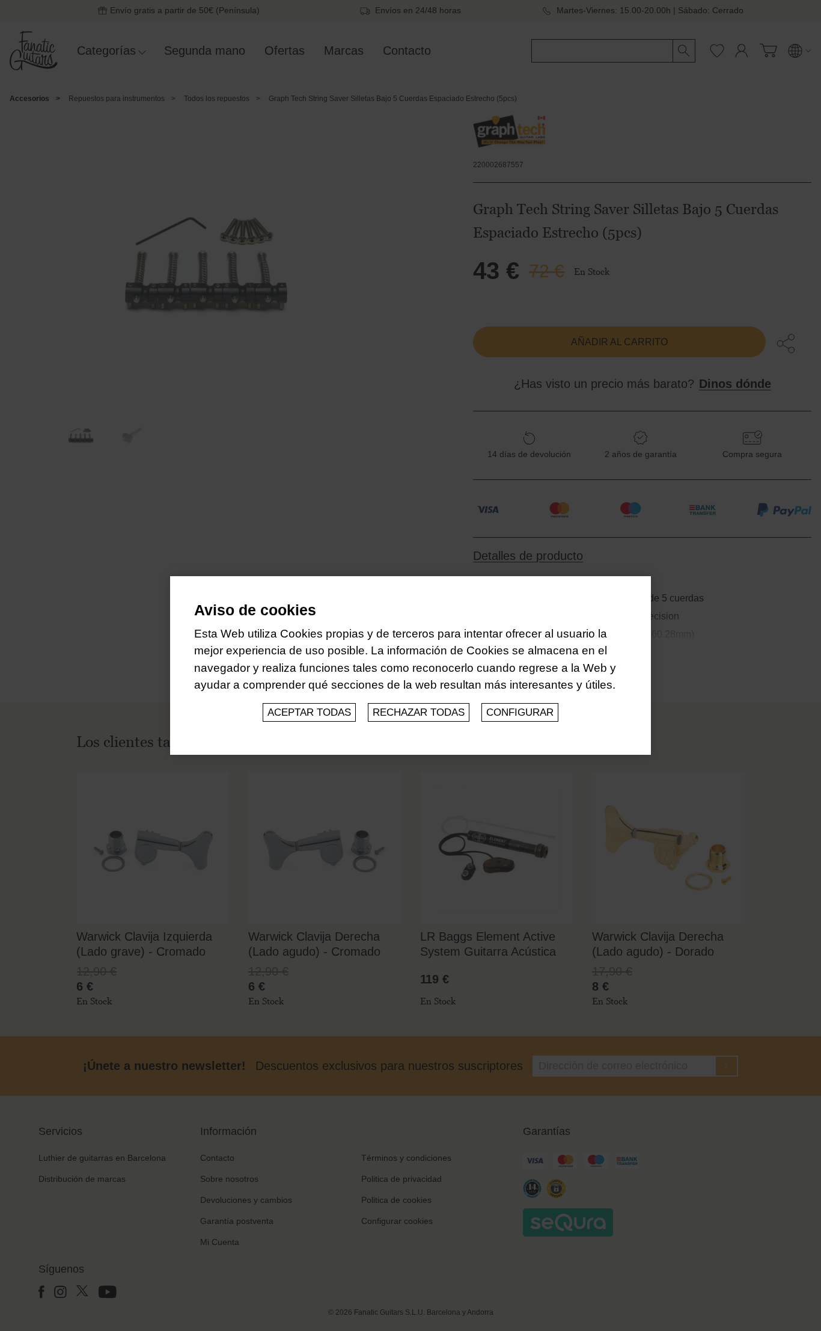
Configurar (520, 712)
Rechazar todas (419, 712)
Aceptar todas (309, 712)
